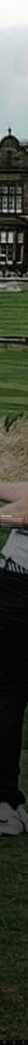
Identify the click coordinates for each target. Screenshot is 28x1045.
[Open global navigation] (25, 1)
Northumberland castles (6, 524)
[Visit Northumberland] (8, 1)
